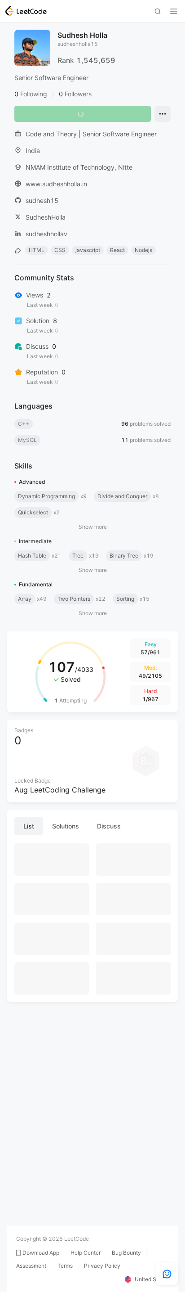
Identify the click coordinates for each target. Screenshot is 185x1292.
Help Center (85, 1253)
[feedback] (167, 1274)
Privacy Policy (102, 1266)
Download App (40, 1253)
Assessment (31, 1266)
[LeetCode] (26, 11)
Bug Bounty (126, 1253)
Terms (65, 1266)
